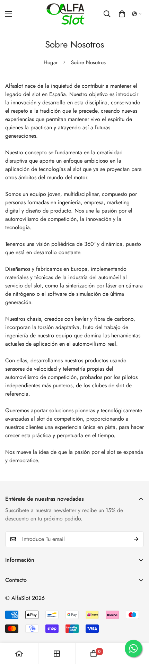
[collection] (56, 653)
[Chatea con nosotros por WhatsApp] (133, 648)
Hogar (51, 62)
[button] (122, 14)
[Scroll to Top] (136, 627)
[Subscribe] (136, 539)
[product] (19, 653)
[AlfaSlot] (65, 14)
